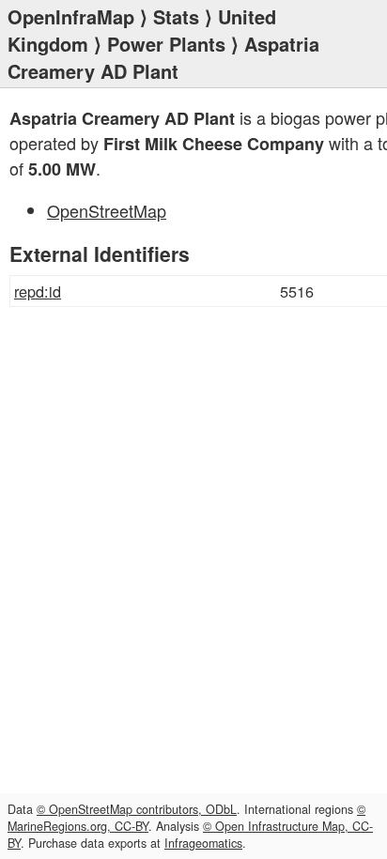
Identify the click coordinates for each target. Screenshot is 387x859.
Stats (176, 16)
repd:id (37, 291)
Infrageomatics (203, 843)
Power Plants (166, 43)
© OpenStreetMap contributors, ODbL (137, 809)
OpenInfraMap (71, 16)
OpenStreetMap (106, 210)
